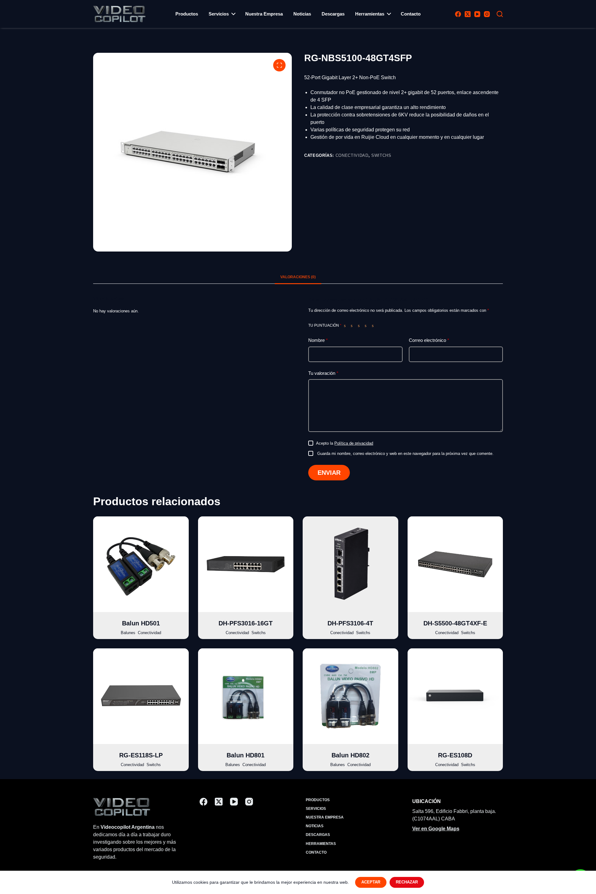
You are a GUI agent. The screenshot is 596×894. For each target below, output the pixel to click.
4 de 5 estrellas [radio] (367, 325)
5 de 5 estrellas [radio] (374, 325)
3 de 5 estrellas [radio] (360, 325)
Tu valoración (323, 373)
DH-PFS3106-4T (350, 623)
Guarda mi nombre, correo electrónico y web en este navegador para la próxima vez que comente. (405, 453)
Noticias (302, 13)
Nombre (318, 340)
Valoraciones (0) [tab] (298, 277)
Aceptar (370, 882)
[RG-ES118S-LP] (141, 696)
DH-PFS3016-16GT (246, 623)
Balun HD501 (141, 623)
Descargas (333, 13)
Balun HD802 (350, 755)
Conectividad (352, 155)
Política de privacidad (353, 443)
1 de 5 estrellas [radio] (346, 325)
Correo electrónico (429, 340)
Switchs (381, 155)
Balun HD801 (245, 755)
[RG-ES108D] (455, 696)
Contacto (411, 13)
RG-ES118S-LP (141, 755)
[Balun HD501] (141, 564)
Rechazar (407, 882)
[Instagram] (487, 14)
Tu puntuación (324, 325)
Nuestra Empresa (264, 13)
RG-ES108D (455, 755)
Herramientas (369, 13)
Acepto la (344, 443)
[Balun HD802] (350, 696)
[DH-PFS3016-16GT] (246, 564)
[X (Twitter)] (468, 14)
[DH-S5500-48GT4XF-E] (455, 564)
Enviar (329, 472)
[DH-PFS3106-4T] (350, 564)
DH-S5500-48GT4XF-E (455, 623)
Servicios (219, 13)
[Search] (500, 14)
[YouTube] (477, 14)
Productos (186, 13)
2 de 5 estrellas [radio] (353, 325)
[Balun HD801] (246, 696)
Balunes (128, 632)
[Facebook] (458, 14)
